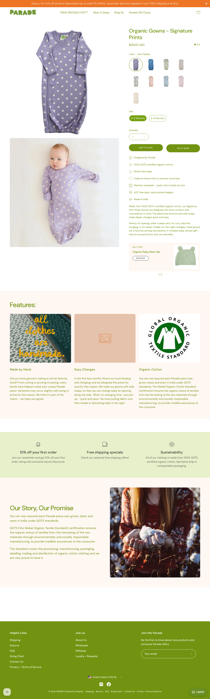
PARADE (60, 691)
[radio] (136, 64)
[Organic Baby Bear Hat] (186, 257)
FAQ (12, 651)
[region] (105, 3)
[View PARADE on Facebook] (108, 684)
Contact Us (16, 661)
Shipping (15, 640)
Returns (14, 645)
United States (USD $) (104, 677)
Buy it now (183, 148)
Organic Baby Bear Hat (146, 252)
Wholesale (81, 645)
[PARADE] (23, 12)
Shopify (79, 691)
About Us (81, 640)
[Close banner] (206, 4)
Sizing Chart (17, 656)
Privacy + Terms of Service (25, 667)
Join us (80, 633)
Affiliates (80, 651)
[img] (197, 44)
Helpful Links (18, 633)
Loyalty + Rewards (86, 656)
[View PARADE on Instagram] (101, 684)
